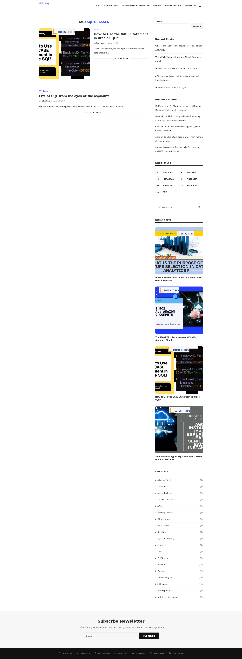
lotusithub (100, 43)
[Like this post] (115, 58)
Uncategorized (180, 590)
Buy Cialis (159, 116)
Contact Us (191, 6)
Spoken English (173, 6)
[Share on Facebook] (118, 58)
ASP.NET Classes (180, 499)
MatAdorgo (160, 105)
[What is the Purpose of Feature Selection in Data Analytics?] (179, 250)
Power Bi (180, 564)
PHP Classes (180, 558)
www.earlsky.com (163, 147)
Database (180, 532)
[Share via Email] (127, 58)
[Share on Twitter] (121, 58)
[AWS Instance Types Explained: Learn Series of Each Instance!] (179, 429)
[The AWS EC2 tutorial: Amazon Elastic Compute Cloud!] (179, 310)
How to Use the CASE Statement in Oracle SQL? (177, 68)
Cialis (157, 126)
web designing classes (180, 597)
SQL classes (98, 29)
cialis (157, 136)
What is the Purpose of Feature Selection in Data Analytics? (178, 279)
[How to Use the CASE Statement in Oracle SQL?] (64, 53)
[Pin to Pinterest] (124, 58)
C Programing (111, 6)
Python (157, 6)
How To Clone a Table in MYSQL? (170, 87)
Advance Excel (180, 480)
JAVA (180, 551)
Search (158, 21)
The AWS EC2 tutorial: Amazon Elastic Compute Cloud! (175, 338)
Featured (180, 545)
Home (97, 6)
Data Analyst (180, 525)
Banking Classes (180, 512)
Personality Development (135, 6)
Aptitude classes (180, 493)
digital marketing (180, 538)
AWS (180, 506)
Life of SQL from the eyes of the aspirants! (74, 96)
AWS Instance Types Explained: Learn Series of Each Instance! (178, 458)
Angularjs (180, 486)
